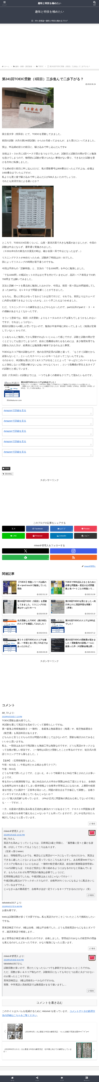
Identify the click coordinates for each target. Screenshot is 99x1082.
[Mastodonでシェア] (38, 818)
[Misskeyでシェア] (82, 818)
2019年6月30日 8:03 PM (14, 960)
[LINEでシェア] (82, 825)
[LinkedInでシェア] (49, 833)
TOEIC (7, 468)
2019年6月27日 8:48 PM (12, 906)
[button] (85, 536)
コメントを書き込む (49, 1002)
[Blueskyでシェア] (60, 818)
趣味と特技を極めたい (49, 3)
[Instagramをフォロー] (73, 551)
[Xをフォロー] (25, 551)
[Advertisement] (49, 45)
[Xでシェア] (16, 818)
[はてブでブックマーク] (38, 825)
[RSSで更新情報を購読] (73, 557)
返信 (92, 895)
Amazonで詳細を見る (15, 410)
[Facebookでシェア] (16, 825)
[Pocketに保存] (60, 825)
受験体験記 (9, 474)
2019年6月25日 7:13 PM (12, 717)
